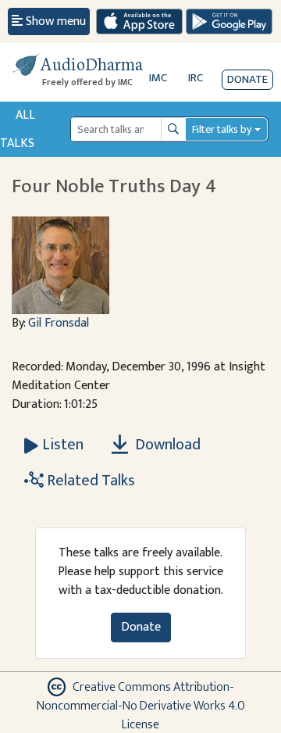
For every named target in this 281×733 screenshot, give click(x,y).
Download (166, 444)
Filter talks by (221, 129)
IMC (158, 78)
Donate (247, 79)
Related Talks (89, 480)
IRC (195, 78)
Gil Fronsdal (58, 323)
